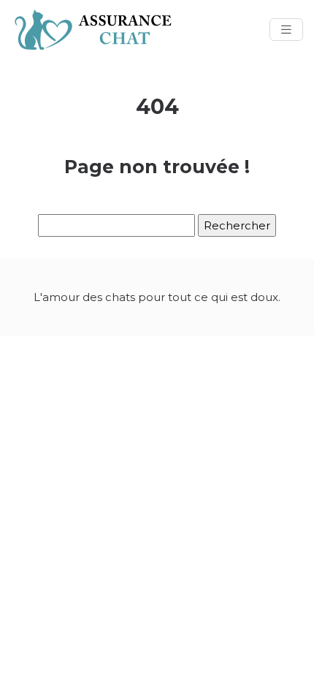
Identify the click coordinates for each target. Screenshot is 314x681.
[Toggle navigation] (286, 29)
